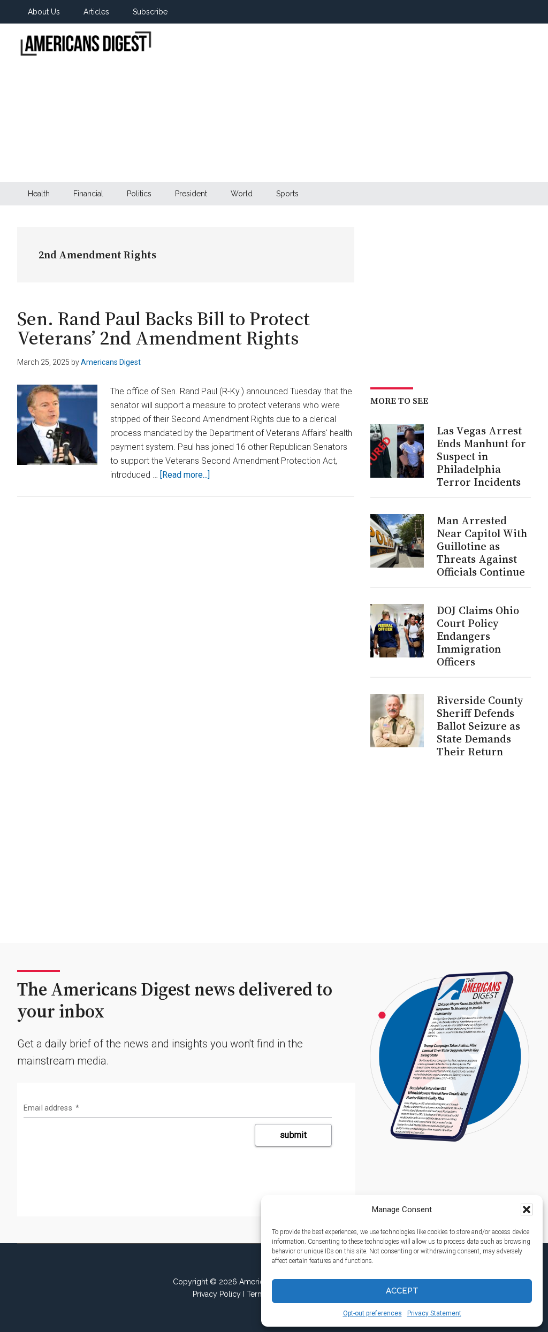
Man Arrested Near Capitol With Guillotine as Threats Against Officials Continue (482, 546)
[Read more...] (185, 475)
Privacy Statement (434, 1313)
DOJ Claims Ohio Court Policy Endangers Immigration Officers (478, 636)
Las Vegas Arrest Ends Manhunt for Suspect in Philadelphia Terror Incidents (481, 456)
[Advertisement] (355, 103)
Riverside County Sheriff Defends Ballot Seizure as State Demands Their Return (480, 726)
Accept (402, 1291)
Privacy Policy (217, 1294)
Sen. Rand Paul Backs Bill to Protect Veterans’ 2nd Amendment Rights (163, 328)
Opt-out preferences (372, 1313)
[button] (526, 1209)
